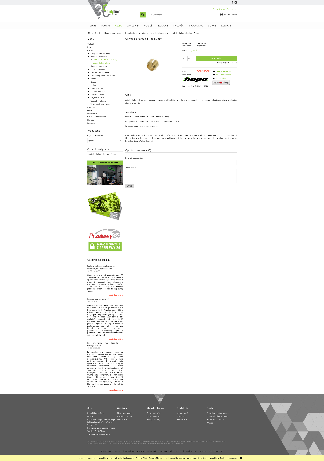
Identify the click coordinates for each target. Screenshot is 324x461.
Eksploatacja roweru (215, 419)
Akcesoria (91, 107)
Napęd (93, 82)
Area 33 (210, 423)
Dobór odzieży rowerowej (217, 416)
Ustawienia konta (124, 416)
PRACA (90, 416)
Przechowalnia (123, 419)
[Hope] (196, 80)
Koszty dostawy (153, 419)
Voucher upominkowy (96, 117)
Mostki (93, 79)
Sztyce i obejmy (97, 98)
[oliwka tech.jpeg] (152, 64)
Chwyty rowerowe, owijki (100, 53)
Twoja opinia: (131, 167)
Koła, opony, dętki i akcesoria (102, 75)
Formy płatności (153, 413)
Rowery (90, 47)
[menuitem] (93, 25)
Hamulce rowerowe (98, 56)
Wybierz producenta (96, 136)
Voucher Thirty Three (96, 431)
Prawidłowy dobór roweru (218, 413)
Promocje (91, 123)
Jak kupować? (182, 413)
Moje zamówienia (124, 413)
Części (90, 50)
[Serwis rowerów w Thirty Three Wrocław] (105, 175)
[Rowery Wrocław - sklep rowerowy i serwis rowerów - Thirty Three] (89, 33)
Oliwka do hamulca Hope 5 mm (102, 154)
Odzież (90, 110)
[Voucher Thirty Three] (105, 205)
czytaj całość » (116, 295)
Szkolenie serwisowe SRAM (98, 434)
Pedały (93, 85)
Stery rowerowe (97, 94)
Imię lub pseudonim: (134, 158)
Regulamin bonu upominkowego (101, 428)
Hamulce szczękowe (98, 66)
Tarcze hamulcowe (98, 101)
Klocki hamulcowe (98, 69)
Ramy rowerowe (97, 88)
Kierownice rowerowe (99, 72)
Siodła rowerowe (97, 91)
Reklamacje (182, 416)
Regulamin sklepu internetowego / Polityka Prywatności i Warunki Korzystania (101, 422)
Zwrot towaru (182, 419)
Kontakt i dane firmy (95, 413)
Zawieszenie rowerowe (100, 104)
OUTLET (90, 44)
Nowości (90, 120)
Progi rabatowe (153, 416)
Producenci (92, 113)
